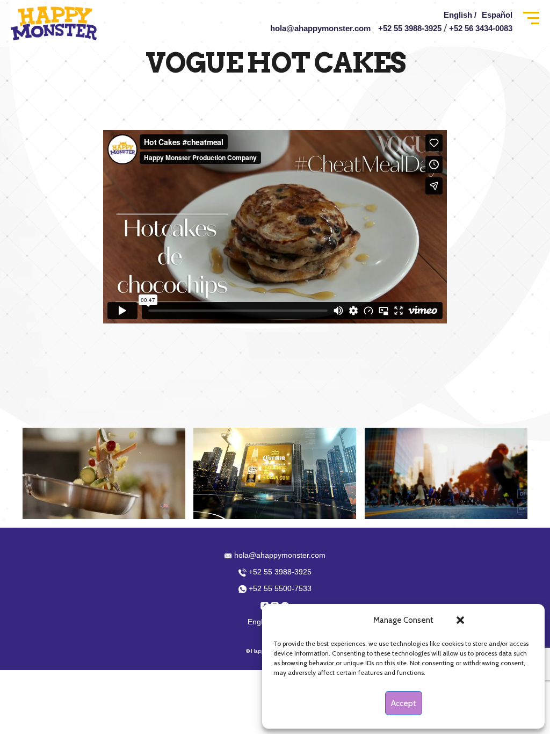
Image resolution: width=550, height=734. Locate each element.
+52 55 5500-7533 (279, 588)
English (260, 621)
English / (460, 14)
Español (497, 14)
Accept (403, 703)
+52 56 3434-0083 (480, 28)
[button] (460, 620)
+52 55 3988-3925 (410, 28)
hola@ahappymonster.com (320, 28)
